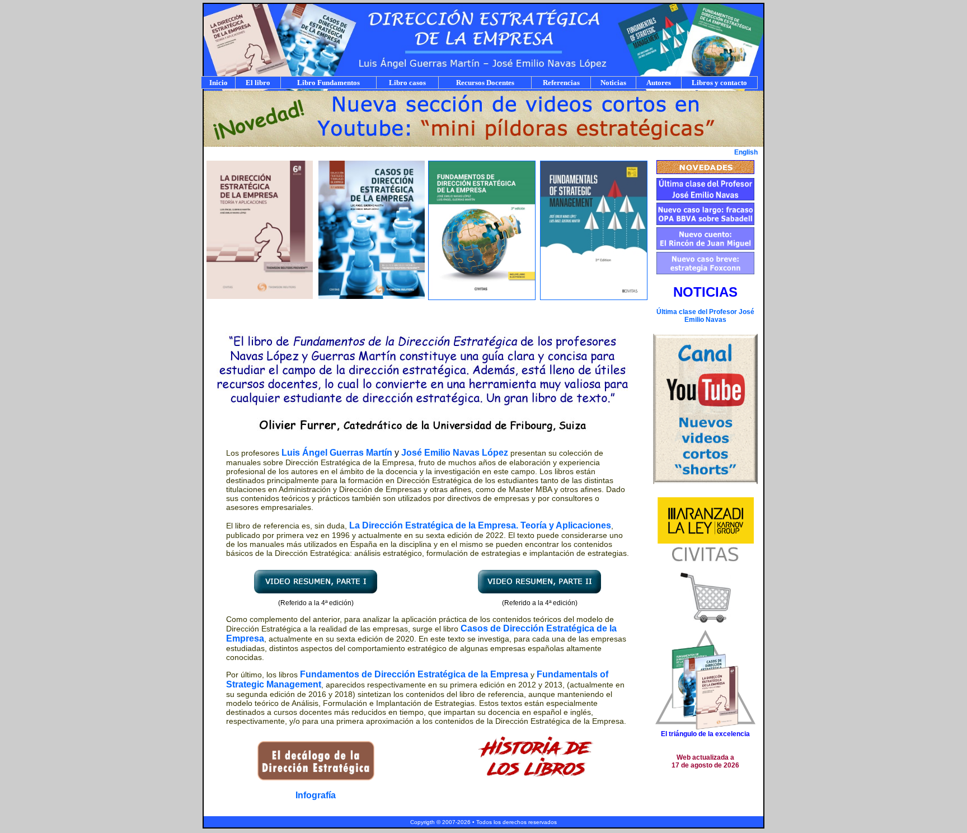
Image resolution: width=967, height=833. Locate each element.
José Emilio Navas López (454, 452)
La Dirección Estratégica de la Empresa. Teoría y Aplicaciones (480, 525)
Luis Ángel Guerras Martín (336, 452)
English (746, 152)
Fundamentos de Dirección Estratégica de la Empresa (414, 674)
